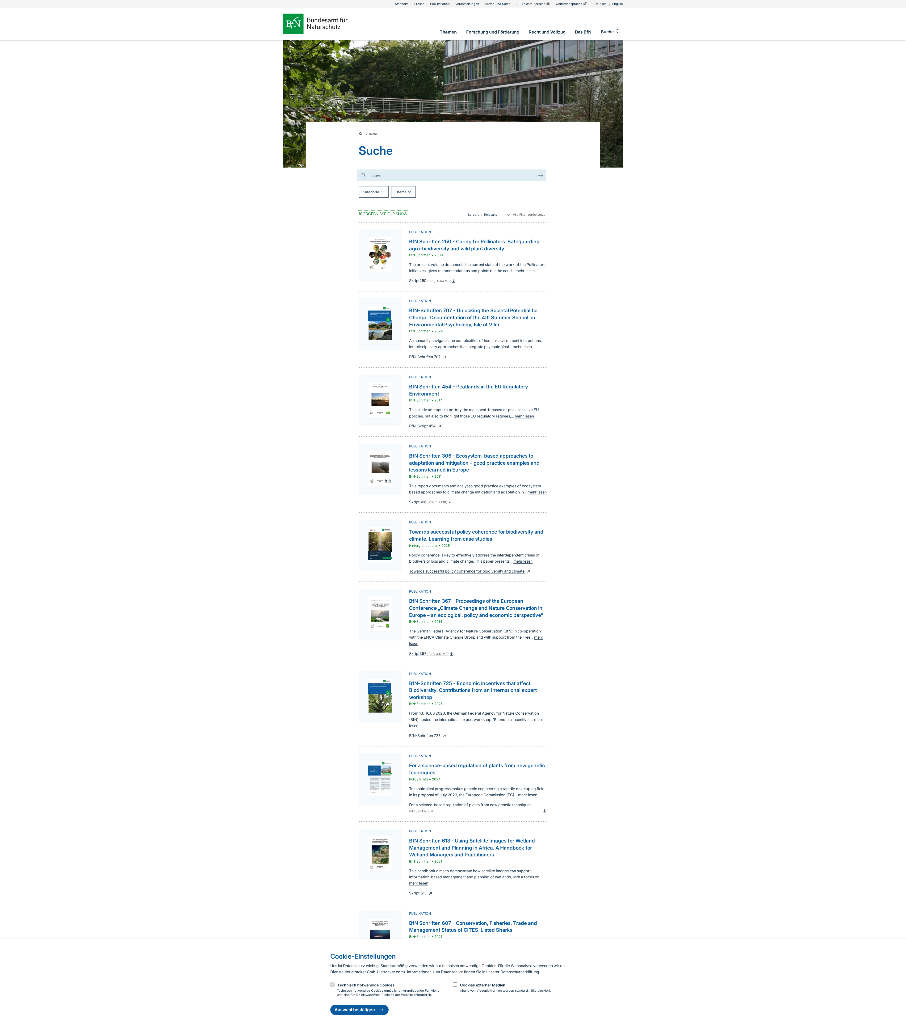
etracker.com (392, 971)
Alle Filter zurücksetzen (530, 214)
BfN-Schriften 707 (425, 356)
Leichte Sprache (533, 4)
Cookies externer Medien (482, 985)
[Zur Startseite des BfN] (323, 23)
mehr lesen (525, 270)
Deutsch (601, 4)
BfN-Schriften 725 (425, 735)
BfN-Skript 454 (422, 426)
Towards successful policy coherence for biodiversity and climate (467, 571)
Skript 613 (418, 893)
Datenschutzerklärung (519, 971)
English (617, 4)
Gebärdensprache (569, 4)
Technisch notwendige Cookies (365, 985)
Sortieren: (475, 214)
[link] (448, 32)
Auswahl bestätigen (355, 1009)
